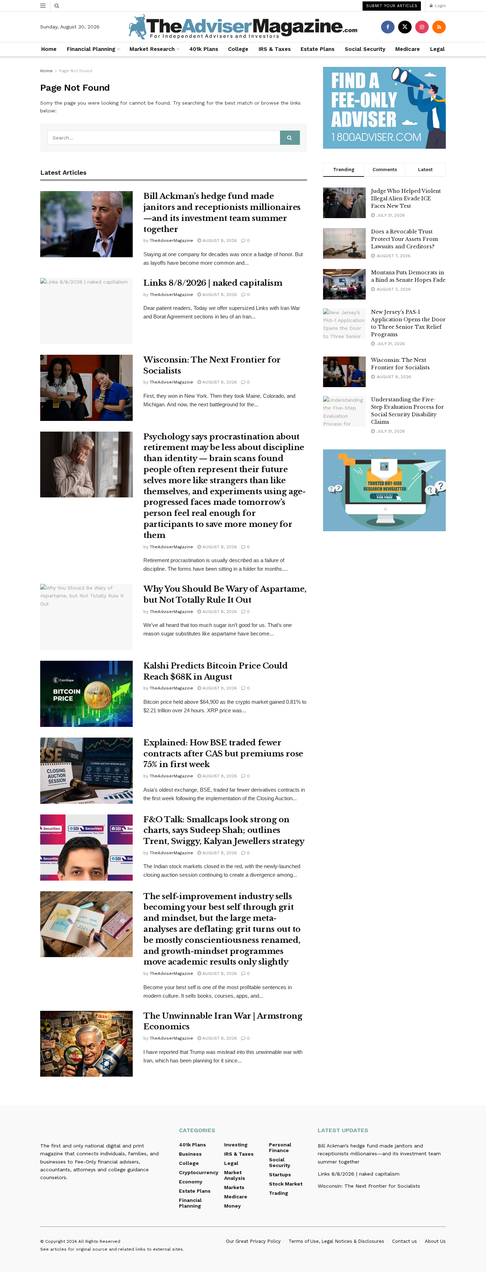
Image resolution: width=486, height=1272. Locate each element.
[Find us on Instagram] (422, 27)
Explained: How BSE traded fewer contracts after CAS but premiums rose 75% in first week (223, 754)
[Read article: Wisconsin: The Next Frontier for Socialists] (86, 388)
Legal (437, 49)
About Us (435, 1241)
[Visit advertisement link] (384, 108)
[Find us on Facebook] (388, 27)
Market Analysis (234, 1175)
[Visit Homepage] (243, 27)
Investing (236, 1144)
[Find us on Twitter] (405, 27)
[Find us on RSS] (439, 27)
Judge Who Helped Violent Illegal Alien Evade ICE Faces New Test (406, 198)
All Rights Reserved (99, 1241)
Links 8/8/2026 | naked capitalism (212, 283)
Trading (278, 1193)
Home (49, 49)
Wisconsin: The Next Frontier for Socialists (369, 1186)
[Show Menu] (43, 6)
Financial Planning (91, 49)
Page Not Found (75, 70)
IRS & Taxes (275, 49)
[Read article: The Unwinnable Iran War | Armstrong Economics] (86, 1044)
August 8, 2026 (219, 240)
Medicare (407, 49)
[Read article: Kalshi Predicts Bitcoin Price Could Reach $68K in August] (86, 694)
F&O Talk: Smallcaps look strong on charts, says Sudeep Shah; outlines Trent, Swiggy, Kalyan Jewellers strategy (223, 830)
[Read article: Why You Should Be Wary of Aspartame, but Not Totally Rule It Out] (86, 617)
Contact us (404, 1241)
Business (190, 1154)
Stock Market (285, 1184)
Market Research (152, 49)
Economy (190, 1181)
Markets (234, 1187)
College (238, 49)
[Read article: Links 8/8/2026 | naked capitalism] (86, 311)
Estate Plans (317, 49)
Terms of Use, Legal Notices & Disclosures (336, 1241)
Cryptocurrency (198, 1172)
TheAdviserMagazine (171, 240)
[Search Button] (56, 5)
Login (439, 5)
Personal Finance (280, 1147)
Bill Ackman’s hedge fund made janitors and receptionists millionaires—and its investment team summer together (379, 1154)
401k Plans (203, 49)
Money (232, 1206)
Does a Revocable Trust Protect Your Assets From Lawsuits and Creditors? (404, 239)
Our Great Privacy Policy (253, 1241)
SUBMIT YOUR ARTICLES (391, 6)
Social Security (365, 49)
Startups (280, 1174)
